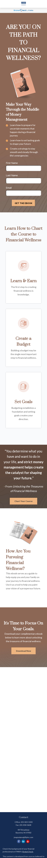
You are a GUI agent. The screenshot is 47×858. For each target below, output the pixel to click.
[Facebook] (18, 841)
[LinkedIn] (23, 841)
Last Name (12, 175)
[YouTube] (28, 841)
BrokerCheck (27, 852)
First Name (12, 163)
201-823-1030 (27, 822)
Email (9, 187)
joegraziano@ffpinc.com (23, 837)
